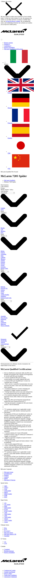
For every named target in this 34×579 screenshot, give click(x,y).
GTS (5, 543)
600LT (6, 492)
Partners (6, 475)
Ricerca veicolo (8, 42)
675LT (6, 509)
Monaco (3, 259)
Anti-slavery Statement (10, 577)
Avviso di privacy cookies (13, 21)
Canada (3, 208)
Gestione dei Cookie (9, 570)
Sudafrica (3, 296)
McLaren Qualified (9, 180)
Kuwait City (4, 288)
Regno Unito (4, 268)
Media (6, 478)
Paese (2, 211)
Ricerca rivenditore (9, 47)
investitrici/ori (8, 473)
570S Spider (7, 490)
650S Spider (7, 508)
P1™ (5, 529)
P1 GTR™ (7, 531)
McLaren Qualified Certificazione (13, 49)
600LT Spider (8, 494)
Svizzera (3, 267)
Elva (5, 528)
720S (5, 512)
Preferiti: (7, 44)
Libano (3, 290)
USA (2, 209)
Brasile (3, 228)
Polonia (3, 262)
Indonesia (3, 319)
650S (5, 506)
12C (5, 503)
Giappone (3, 322)
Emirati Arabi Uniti (6, 298)
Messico (3, 231)
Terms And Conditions (10, 575)
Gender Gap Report (9, 572)
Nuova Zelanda (5, 325)
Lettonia (3, 257)
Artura (6, 522)
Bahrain (3, 287)
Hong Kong (4, 318)
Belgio (3, 251)
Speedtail (6, 536)
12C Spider (7, 504)
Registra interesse (9, 551)
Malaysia (3, 324)
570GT (6, 487)
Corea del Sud (5, 344)
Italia (2, 256)
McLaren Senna (8, 532)
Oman (2, 291)
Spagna (3, 263)
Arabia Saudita (5, 294)
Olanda (3, 260)
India (2, 321)
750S (5, 515)
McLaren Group (8, 472)
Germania (3, 254)
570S (5, 489)
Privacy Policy (8, 573)
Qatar (2, 293)
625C (5, 497)
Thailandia (4, 341)
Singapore (4, 339)
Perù (2, 232)
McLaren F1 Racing (9, 480)
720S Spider (7, 514)
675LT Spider (8, 511)
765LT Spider (8, 520)
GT (5, 542)
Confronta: (7, 46)
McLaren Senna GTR (10, 534)
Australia (3, 316)
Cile (2, 229)
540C (5, 486)
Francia (3, 252)
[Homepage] (14, 38)
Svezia (3, 265)
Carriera (6, 477)
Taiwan (3, 342)
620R (5, 495)
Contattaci (7, 549)
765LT (6, 519)
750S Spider (7, 517)
